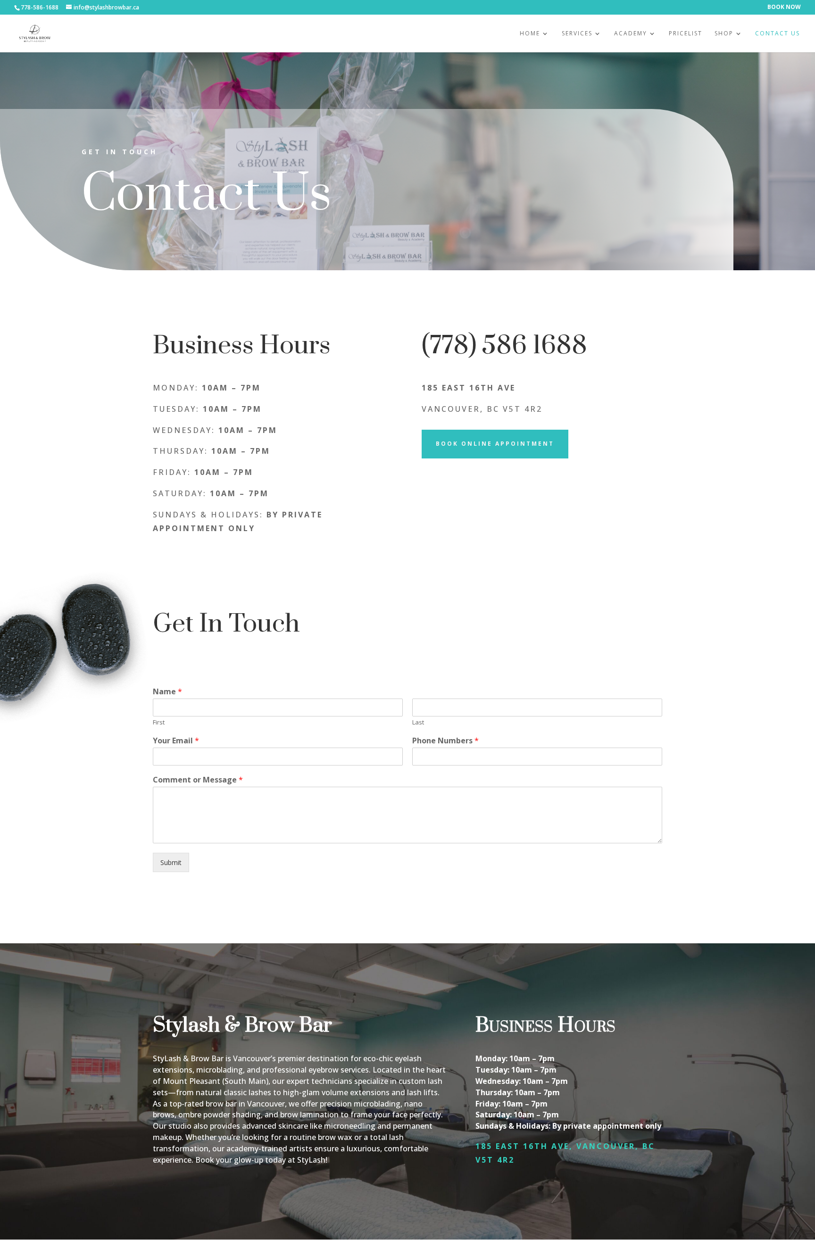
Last (418, 722)
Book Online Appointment (495, 444)
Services (577, 33)
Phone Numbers (445, 741)
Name (167, 692)
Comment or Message (198, 780)
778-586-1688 (39, 7)
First (159, 722)
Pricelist (685, 33)
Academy (630, 33)
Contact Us (777, 33)
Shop (724, 33)
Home (530, 33)
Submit (171, 862)
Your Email (176, 741)
